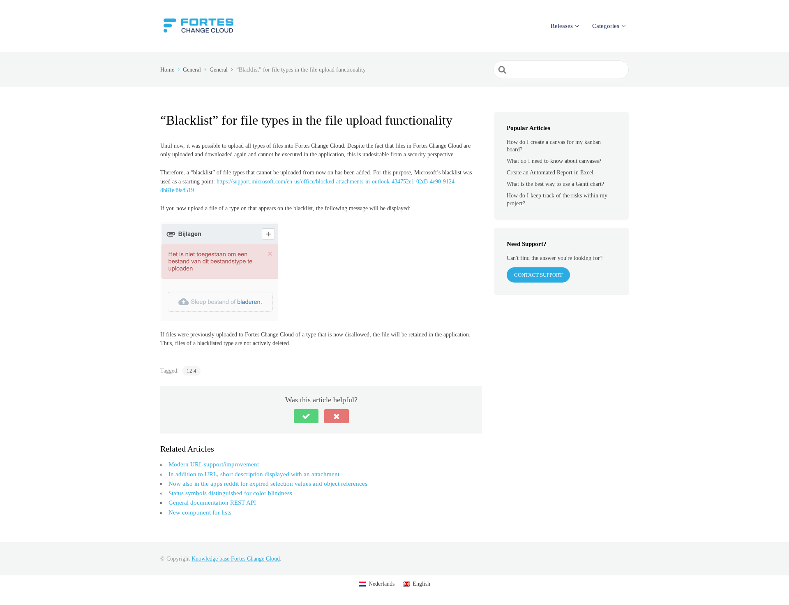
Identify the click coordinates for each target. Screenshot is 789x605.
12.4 (191, 371)
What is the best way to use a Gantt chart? (555, 184)
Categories (605, 26)
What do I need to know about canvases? (554, 161)
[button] (306, 416)
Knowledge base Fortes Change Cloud (235, 559)
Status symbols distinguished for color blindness (230, 493)
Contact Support (538, 275)
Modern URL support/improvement (213, 464)
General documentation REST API (212, 502)
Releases (562, 26)
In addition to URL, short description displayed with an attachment (253, 474)
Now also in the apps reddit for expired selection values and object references (267, 483)
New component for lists (199, 512)
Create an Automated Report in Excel (550, 172)
